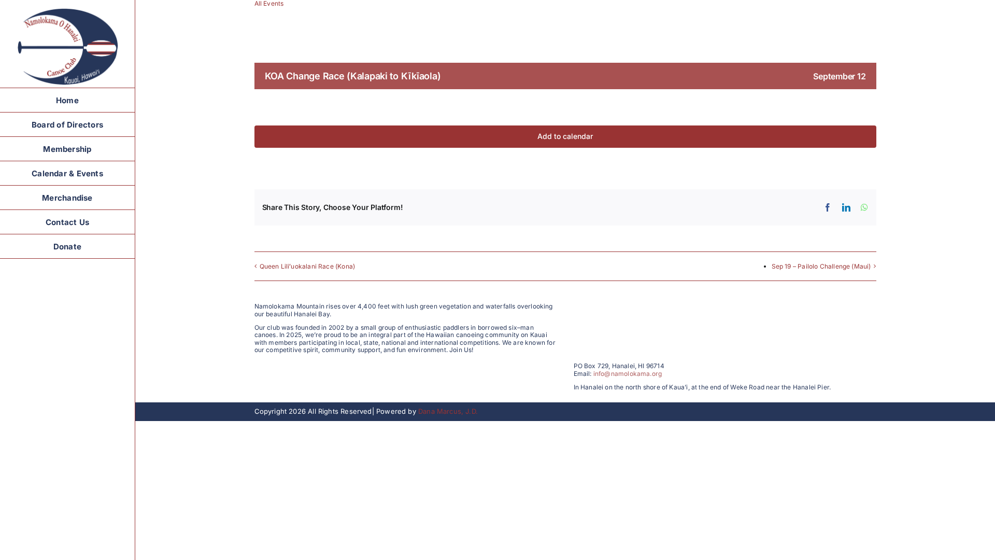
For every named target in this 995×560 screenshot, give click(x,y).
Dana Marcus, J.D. (448, 411)
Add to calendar (565, 136)
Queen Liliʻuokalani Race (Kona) (308, 266)
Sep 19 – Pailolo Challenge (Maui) (821, 266)
